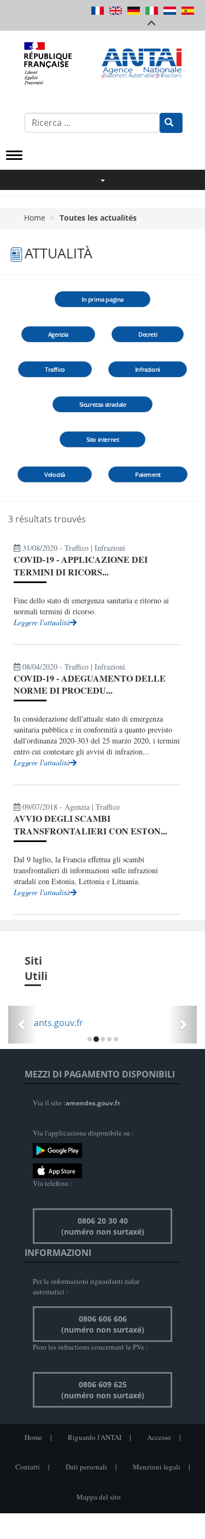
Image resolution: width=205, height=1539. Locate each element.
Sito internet (102, 439)
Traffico (55, 369)
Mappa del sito (99, 1497)
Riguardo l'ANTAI (94, 1437)
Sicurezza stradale (102, 404)
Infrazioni (147, 369)
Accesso (159, 1437)
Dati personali (86, 1467)
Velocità (54, 474)
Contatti (27, 1467)
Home (34, 217)
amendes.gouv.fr (93, 1103)
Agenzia (58, 334)
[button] (22, 1025)
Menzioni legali (156, 1467)
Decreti (147, 334)
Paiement (148, 474)
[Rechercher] (171, 123)
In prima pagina (102, 299)
